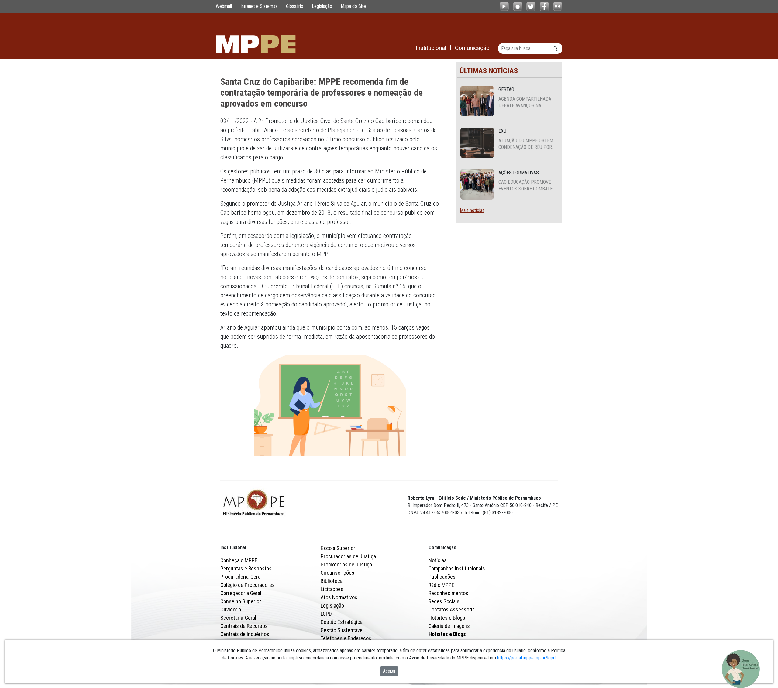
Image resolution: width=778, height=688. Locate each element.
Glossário (294, 6)
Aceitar (389, 671)
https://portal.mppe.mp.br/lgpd (526, 658)
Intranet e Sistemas (258, 6)
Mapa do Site (353, 6)
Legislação (322, 6)
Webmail (224, 6)
